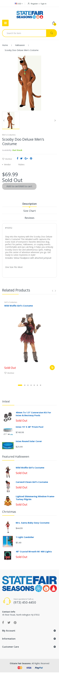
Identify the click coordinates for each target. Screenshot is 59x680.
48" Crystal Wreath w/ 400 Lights (34, 551)
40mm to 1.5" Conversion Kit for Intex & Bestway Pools (33, 414)
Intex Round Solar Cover (29, 441)
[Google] (26, 158)
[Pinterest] (31, 158)
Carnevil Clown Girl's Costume (32, 481)
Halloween (20, 45)
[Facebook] (17, 158)
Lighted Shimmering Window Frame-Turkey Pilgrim (35, 498)
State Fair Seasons (21, 663)
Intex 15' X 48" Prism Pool (29, 426)
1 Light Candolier (25, 537)
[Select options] (52, 367)
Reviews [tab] (29, 218)
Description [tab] (29, 203)
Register (34, 3)
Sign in (43, 3)
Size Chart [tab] (29, 210)
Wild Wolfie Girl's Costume (18, 305)
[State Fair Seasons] (29, 14)
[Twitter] (21, 158)
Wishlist (8, 159)
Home (5, 45)
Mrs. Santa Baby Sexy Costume (32, 522)
